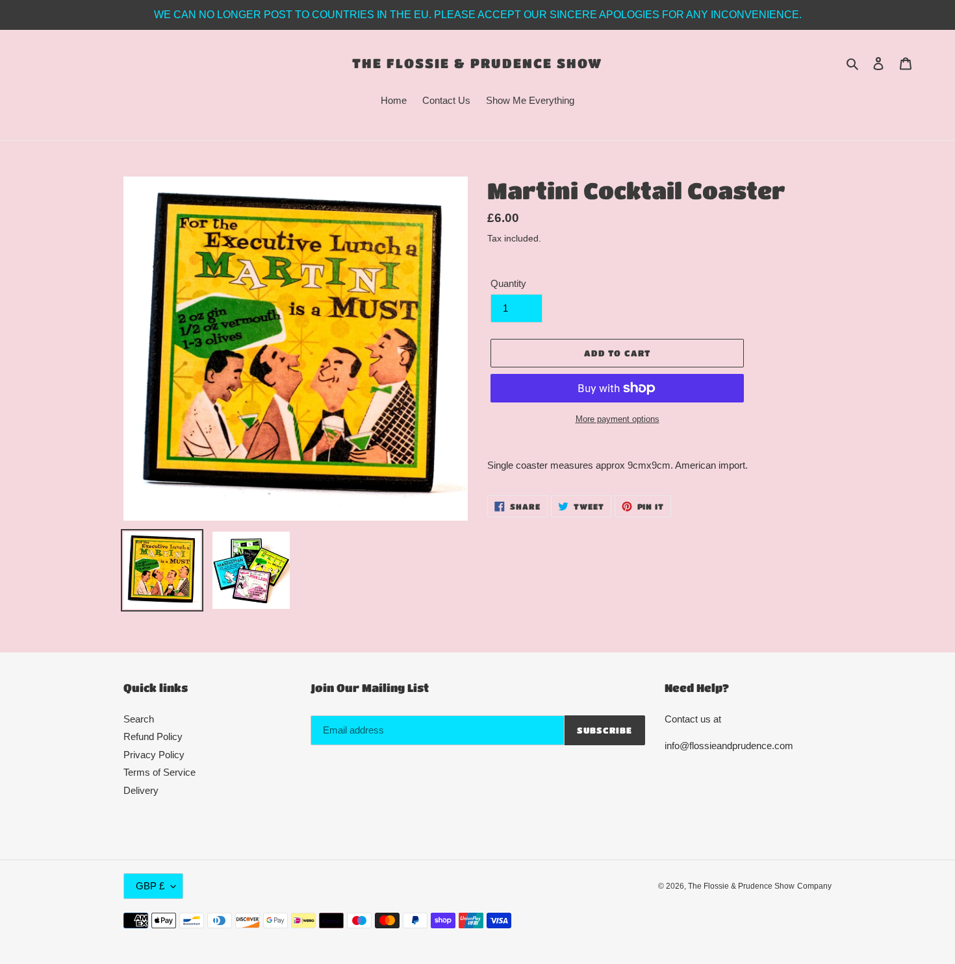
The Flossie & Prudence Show (477, 63)
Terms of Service (159, 772)
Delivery (141, 790)
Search (138, 718)
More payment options (617, 419)
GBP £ (150, 885)
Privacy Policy (154, 754)
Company (814, 886)
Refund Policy (153, 736)
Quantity (508, 283)
